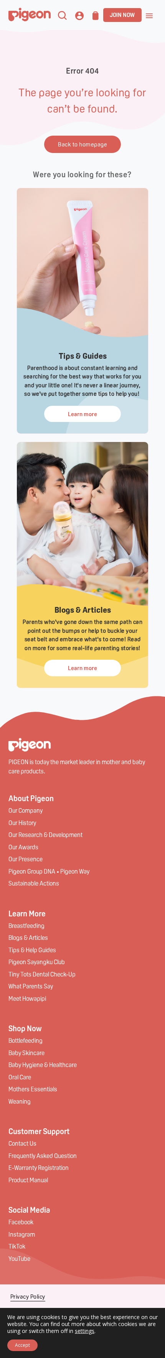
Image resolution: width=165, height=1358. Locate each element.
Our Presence (25, 859)
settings (84, 1331)
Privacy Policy (27, 1296)
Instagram (21, 1234)
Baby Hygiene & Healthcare (42, 1065)
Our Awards (23, 847)
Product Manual (28, 1180)
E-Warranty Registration (38, 1167)
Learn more (82, 414)
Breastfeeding (26, 925)
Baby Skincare (26, 1053)
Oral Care (19, 1077)
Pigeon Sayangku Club (36, 962)
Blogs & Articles (28, 937)
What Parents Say (30, 986)
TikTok (16, 1246)
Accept (22, 1345)
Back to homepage (82, 144)
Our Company (25, 810)
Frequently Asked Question (42, 1155)
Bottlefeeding (25, 1040)
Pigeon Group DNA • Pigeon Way (48, 871)
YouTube (19, 1258)
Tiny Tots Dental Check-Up (42, 974)
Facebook (20, 1222)
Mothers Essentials (32, 1089)
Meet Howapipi (27, 998)
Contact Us (22, 1143)
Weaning (19, 1101)
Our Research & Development (45, 834)
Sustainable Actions (33, 883)
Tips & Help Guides (32, 950)
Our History (22, 822)
